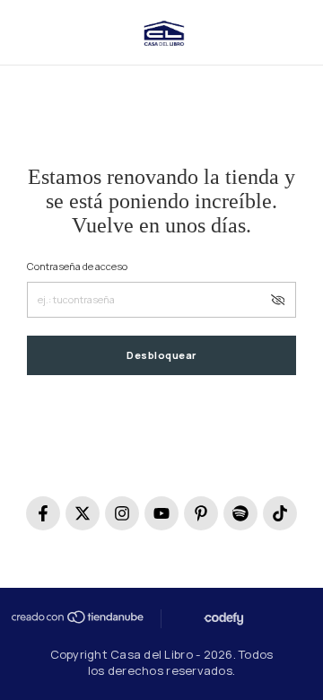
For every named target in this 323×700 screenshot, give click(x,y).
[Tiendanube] (76, 617)
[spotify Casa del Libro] (240, 513)
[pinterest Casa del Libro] (201, 513)
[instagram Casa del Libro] (122, 513)
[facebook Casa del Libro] (43, 513)
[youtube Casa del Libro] (161, 513)
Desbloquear (161, 355)
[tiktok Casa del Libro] (280, 513)
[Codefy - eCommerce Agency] (222, 618)
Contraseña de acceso (77, 266)
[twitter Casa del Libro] (82, 513)
